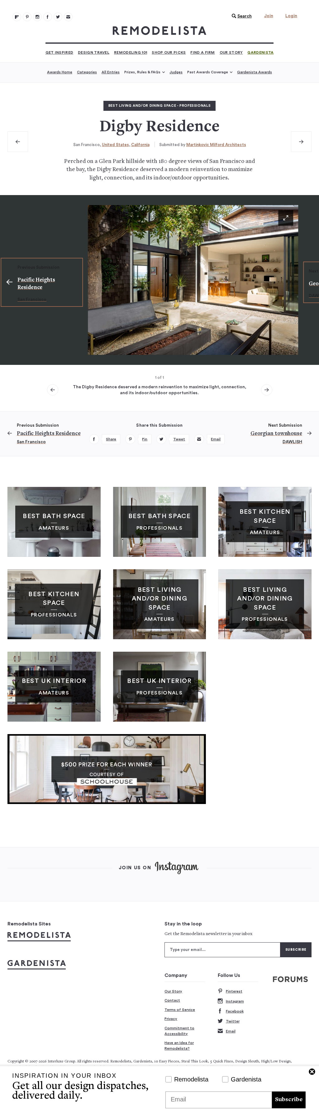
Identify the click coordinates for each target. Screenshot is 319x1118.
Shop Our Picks (169, 52)
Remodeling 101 (130, 52)
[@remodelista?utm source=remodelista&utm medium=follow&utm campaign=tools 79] (16, 16)
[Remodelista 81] (37, 16)
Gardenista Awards (254, 72)
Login (291, 16)
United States (115, 145)
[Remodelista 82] (47, 16)
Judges (176, 72)
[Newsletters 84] (68, 16)
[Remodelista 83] (58, 16)
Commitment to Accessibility (179, 1031)
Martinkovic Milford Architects (216, 145)
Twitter (233, 1021)
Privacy (170, 1019)
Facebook (235, 1011)
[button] (240, 16)
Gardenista (260, 52)
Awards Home (59, 72)
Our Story (231, 52)
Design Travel (93, 52)
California (140, 145)
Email (231, 1031)
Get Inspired (59, 52)
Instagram (235, 1001)
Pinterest (234, 991)
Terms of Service (179, 1010)
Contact (172, 1000)
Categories (87, 72)
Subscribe (288, 1099)
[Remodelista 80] (27, 16)
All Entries (111, 72)
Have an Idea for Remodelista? (179, 1045)
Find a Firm (202, 52)
